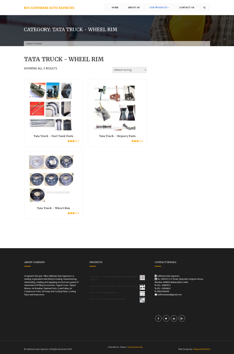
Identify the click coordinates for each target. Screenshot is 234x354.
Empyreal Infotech (201, 349)
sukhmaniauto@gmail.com (169, 294)
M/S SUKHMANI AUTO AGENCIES (49, 8)
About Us (134, 7)
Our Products (158, 7)
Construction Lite (135, 347)
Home (115, 7)
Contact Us (186, 7)
